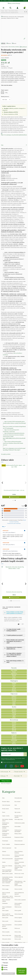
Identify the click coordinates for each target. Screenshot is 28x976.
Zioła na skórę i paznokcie (20, 899)
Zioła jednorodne (18, 798)
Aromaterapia (5, 840)
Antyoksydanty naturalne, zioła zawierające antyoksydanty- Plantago (7, 879)
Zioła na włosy (18, 931)
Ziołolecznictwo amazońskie (5, 831)
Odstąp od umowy (5, 780)
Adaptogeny (4, 928)
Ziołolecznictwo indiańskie (5, 827)
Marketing (5, 969)
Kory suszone (17, 801)
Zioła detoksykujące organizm (19, 859)
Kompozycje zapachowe (20, 844)
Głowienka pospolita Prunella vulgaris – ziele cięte (14, 490)
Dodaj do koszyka (15, 497)
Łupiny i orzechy (5, 815)
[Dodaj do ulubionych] (13, 488)
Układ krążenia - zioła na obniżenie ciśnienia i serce (7, 897)
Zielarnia (4, 851)
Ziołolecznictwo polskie (20, 823)
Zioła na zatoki (18, 939)
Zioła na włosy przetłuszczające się (19, 936)
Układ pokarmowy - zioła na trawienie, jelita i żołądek (20, 883)
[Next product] (26, 12)
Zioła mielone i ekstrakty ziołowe (7, 820)
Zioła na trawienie (18, 889)
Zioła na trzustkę (18, 885)
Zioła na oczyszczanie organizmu (19, 856)
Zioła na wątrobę (5, 931)
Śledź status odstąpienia (6, 783)
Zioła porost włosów (6, 939)
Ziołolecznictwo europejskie (5, 834)
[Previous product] (25, 12)
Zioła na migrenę (18, 917)
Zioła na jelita (5, 917)
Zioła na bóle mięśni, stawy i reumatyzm (6, 882)
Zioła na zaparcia (5, 885)
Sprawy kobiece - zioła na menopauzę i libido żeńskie (20, 867)
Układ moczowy (18, 906)
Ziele (16, 805)
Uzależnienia (5, 903)
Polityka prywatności (13, 959)
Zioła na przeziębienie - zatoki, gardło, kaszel (7, 870)
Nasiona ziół (17, 808)
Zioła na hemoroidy (19, 914)
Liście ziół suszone (6, 805)
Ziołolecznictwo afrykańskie (5, 823)
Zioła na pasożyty (18, 870)
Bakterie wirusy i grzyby (7, 873)
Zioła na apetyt (5, 910)
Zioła (3, 798)
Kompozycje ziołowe (19, 837)
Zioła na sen (17, 928)
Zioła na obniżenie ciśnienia (6, 900)
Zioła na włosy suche (6, 935)
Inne (15, 847)
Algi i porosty (17, 812)
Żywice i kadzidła (6, 844)
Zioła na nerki (5, 921)
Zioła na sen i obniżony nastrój (7, 866)
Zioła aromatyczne (18, 840)
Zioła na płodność (18, 924)
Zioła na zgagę (5, 889)
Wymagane (5, 965)
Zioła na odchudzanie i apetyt (7, 907)
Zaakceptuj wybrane (8, 973)
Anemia (3, 862)
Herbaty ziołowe (18, 833)
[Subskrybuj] (25, 754)
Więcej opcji (5, 962)
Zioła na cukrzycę (6, 855)
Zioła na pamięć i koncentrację (18, 904)
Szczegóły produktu (5, 454)
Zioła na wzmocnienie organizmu (19, 863)
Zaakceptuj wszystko (21, 971)
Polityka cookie (4, 959)
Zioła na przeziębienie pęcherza (6, 925)
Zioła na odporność (19, 877)
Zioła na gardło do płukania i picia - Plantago (7, 915)
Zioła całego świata (19, 819)
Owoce (3, 812)
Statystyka (5, 967)
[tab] (14, 145)
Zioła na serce (17, 896)
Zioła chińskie (18, 826)
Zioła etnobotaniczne (6, 837)
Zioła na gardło (18, 910)
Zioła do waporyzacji (6, 847)
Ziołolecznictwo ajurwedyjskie (18, 831)
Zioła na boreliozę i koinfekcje (13, 46)
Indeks (2, 57)
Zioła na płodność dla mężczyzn (19, 893)
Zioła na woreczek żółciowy (6, 893)
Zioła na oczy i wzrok (19, 873)
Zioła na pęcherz (18, 921)
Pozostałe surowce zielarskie (18, 816)
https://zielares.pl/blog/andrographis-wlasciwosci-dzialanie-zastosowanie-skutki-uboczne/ (13, 443)
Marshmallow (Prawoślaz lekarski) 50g (14, 592)
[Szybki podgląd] (15, 488)
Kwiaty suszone (5, 808)
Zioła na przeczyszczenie (7, 858)
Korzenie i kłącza (5, 801)
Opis (2, 145)
